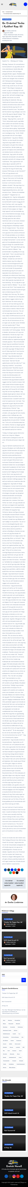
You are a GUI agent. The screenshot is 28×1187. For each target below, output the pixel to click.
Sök (3, 975)
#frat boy (20, 34)
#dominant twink (12, 34)
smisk (4, 1057)
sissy (18, 1054)
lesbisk (18, 1047)
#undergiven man (7, 40)
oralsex (14, 1050)
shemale (12, 1054)
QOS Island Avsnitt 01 (11, 940)
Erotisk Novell (7, 19)
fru (19, 1033)
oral (9, 1050)
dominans (20, 1027)
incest (4, 1043)
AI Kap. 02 (5, 1005)
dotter (15, 1030)
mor (4, 1050)
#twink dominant (7, 38)
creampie (12, 1027)
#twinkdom (15, 38)
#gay (3, 36)
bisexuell (11, 1023)
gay (22, 1037)
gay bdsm (5, 1040)
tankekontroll (12, 1057)
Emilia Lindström (11, 31)
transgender (6, 1060)
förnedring (6, 1037)
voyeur (4, 1067)
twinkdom (11, 1064)
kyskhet (5, 1047)
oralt (20, 1050)
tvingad (21, 1060)
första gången (15, 1037)
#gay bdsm (9, 36)
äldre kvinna (12, 1067)
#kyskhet (14, 36)
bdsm (4, 1023)
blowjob (18, 1023)
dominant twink (7, 1030)
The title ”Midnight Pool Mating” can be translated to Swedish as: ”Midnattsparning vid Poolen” (13, 1011)
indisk (10, 1043)
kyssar (11, 1047)
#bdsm (5, 34)
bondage (5, 1027)
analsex (10, 1020)
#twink (20, 36)
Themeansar (14, 1184)
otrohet (5, 1054)
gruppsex (18, 1040)
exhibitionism (6, 1033)
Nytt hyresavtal (9, 958)
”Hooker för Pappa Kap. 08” (13, 922)
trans (20, 1057)
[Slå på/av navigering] (2, 4)
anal (4, 1020)
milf (23, 1047)
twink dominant (20, 1064)
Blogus (23, 1182)
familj (14, 1033)
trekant (14, 1060)
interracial (17, 1043)
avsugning (17, 1020)
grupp (12, 1040)
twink (4, 1064)
